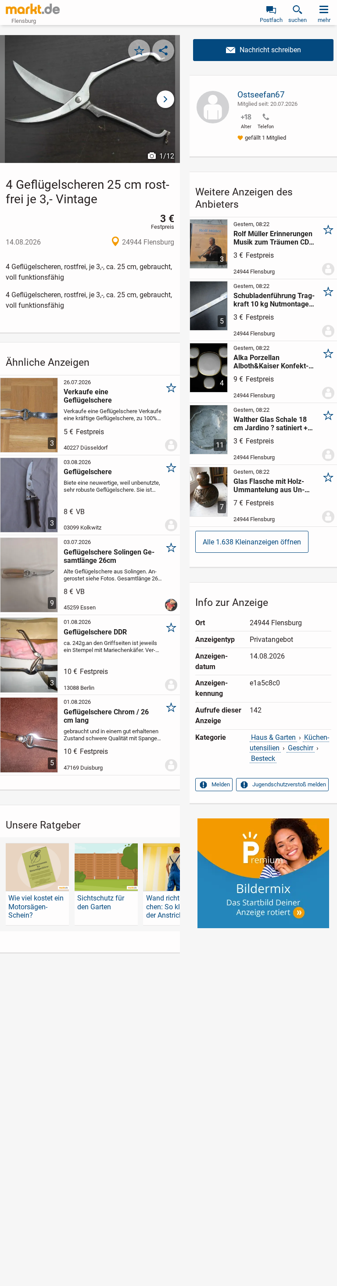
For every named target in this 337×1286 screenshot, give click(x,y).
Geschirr (300, 748)
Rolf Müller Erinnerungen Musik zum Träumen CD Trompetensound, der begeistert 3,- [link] (273, 238)
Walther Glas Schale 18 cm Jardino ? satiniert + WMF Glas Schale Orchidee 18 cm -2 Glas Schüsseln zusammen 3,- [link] (273, 423)
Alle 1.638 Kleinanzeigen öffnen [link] (252, 542)
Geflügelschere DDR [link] (95, 632)
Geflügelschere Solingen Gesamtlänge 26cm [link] (109, 556)
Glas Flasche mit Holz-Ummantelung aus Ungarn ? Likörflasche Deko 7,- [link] (272, 485)
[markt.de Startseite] (33, 9)
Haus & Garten (273, 737)
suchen (297, 20)
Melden (221, 784)
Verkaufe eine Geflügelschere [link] (88, 396)
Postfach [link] (271, 20)
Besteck (263, 758)
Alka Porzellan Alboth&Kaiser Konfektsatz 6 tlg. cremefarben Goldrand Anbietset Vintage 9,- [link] (271, 361)
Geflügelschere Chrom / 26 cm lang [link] (106, 716)
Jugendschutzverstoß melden (289, 784)
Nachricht (263, 50)
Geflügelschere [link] (88, 472)
